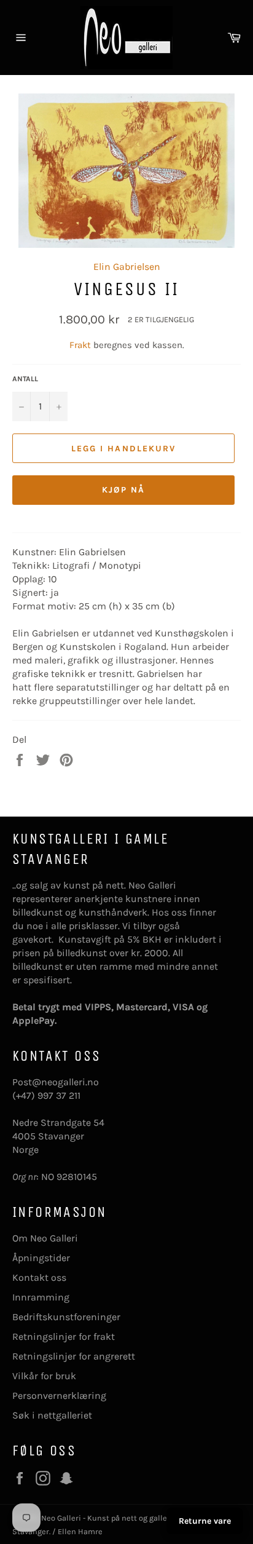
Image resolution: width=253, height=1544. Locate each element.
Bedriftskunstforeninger (66, 1317)
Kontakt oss (39, 1277)
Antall (25, 378)
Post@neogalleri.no (55, 1082)
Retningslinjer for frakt (63, 1336)
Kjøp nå (124, 490)
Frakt (81, 344)
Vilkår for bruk (44, 1376)
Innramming (40, 1297)
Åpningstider (41, 1258)
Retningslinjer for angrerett (73, 1356)
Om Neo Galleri (45, 1238)
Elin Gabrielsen (126, 266)
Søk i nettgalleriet (52, 1415)
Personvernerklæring (59, 1395)
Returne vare (205, 1521)
